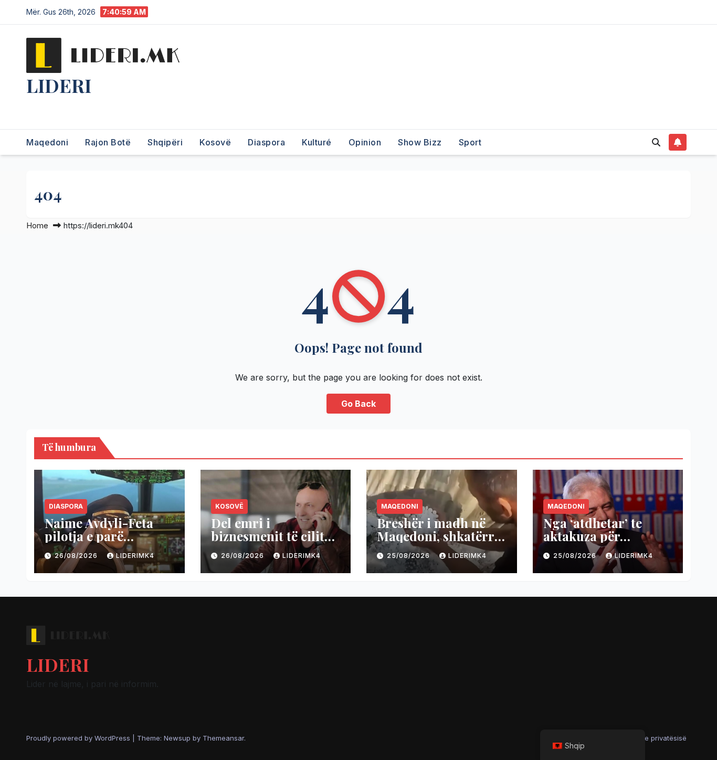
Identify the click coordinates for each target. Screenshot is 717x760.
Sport (470, 142)
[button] (656, 142)
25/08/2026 (409, 556)
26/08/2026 (77, 556)
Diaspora (266, 142)
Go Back (358, 403)
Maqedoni (47, 142)
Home (37, 225)
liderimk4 (135, 556)
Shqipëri (165, 142)
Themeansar (223, 738)
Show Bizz (420, 142)
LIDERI (58, 85)
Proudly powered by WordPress (79, 738)
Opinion (365, 142)
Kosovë (215, 142)
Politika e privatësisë (653, 738)
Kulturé (317, 142)
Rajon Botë (108, 142)
